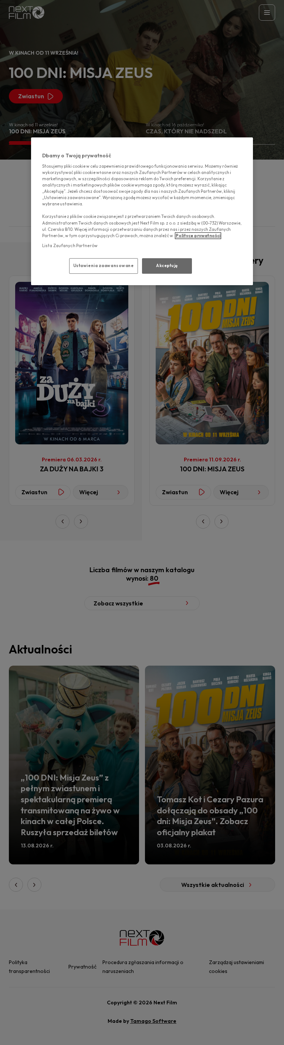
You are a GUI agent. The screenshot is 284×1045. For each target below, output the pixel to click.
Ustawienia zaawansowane (103, 265)
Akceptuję (167, 265)
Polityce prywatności (198, 235)
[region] (142, 211)
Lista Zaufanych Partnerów (70, 245)
